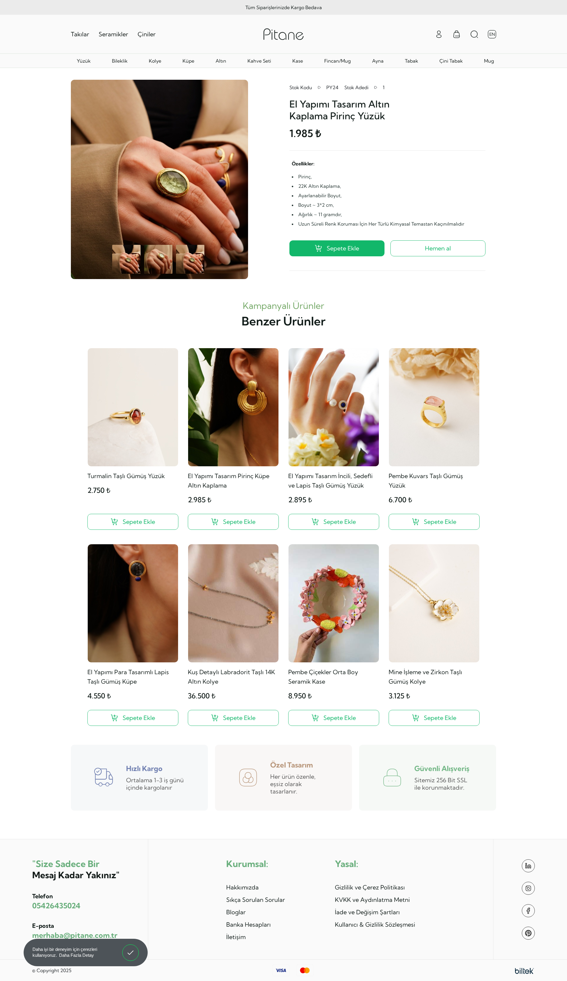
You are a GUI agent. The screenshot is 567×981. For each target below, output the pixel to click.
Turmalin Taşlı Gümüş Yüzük (126, 476)
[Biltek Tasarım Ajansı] (524, 970)
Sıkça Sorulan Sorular (255, 899)
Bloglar (236, 912)
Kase (297, 61)
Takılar (80, 34)
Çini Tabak (451, 61)
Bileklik (120, 61)
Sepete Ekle (343, 248)
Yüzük (84, 61)
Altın (221, 61)
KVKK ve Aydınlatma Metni (372, 899)
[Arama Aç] (474, 34)
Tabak (411, 61)
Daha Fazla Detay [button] (76, 955)
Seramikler (113, 34)
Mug (489, 61)
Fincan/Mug (337, 61)
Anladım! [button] (131, 948)
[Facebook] (528, 910)
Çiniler (147, 34)
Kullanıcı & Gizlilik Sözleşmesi (375, 924)
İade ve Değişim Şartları (367, 912)
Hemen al (438, 248)
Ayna (378, 61)
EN (492, 34)
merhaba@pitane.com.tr (74, 935)
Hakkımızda (242, 887)
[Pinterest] (528, 933)
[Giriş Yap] (439, 34)
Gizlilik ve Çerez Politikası (370, 887)
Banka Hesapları (248, 924)
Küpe (188, 61)
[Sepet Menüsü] (456, 34)
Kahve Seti (259, 61)
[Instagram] (528, 888)
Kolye (155, 61)
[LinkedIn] (528, 865)
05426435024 (56, 905)
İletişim (236, 937)
